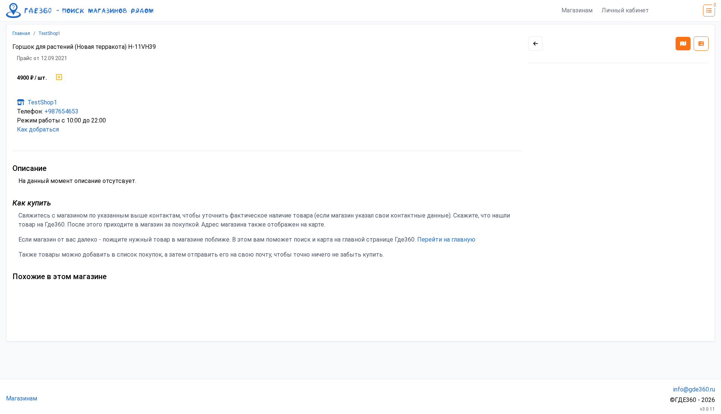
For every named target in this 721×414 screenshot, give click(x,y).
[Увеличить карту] (535, 43)
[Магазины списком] (701, 43)
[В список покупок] (59, 78)
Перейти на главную (446, 239)
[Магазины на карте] (683, 43)
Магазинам (577, 10)
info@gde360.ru (694, 389)
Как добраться (38, 129)
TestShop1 (49, 33)
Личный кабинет (625, 10)
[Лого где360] (79, 10)
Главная (21, 33)
